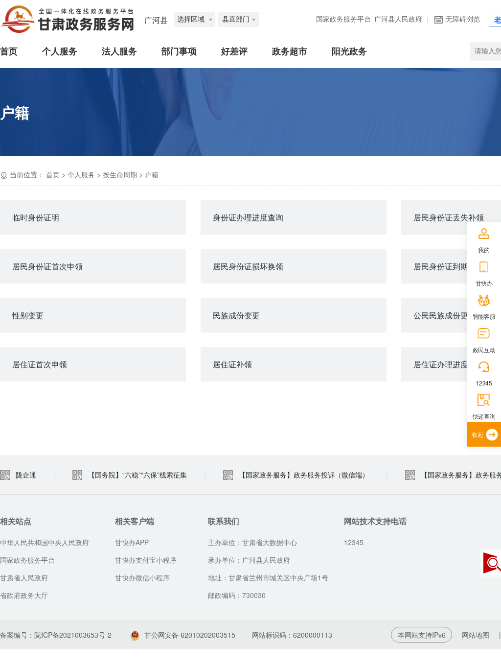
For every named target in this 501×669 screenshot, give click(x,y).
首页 (9, 51)
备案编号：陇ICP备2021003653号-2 (56, 635)
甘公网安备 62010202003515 (189, 635)
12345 (484, 383)
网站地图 (475, 635)
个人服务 (59, 51)
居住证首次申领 (39, 364)
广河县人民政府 (398, 19)
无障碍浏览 (463, 19)
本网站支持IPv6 (422, 635)
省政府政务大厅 (24, 595)
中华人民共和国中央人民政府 (44, 542)
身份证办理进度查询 (248, 217)
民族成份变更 (236, 315)
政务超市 (289, 51)
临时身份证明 (35, 217)
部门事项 (179, 51)
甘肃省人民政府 (24, 577)
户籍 (152, 174)
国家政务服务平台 (343, 19)
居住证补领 (232, 364)
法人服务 (119, 51)
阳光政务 (349, 51)
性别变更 (28, 315)
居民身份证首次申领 (47, 266)
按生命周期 (120, 174)
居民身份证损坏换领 (248, 266)
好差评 (234, 51)
